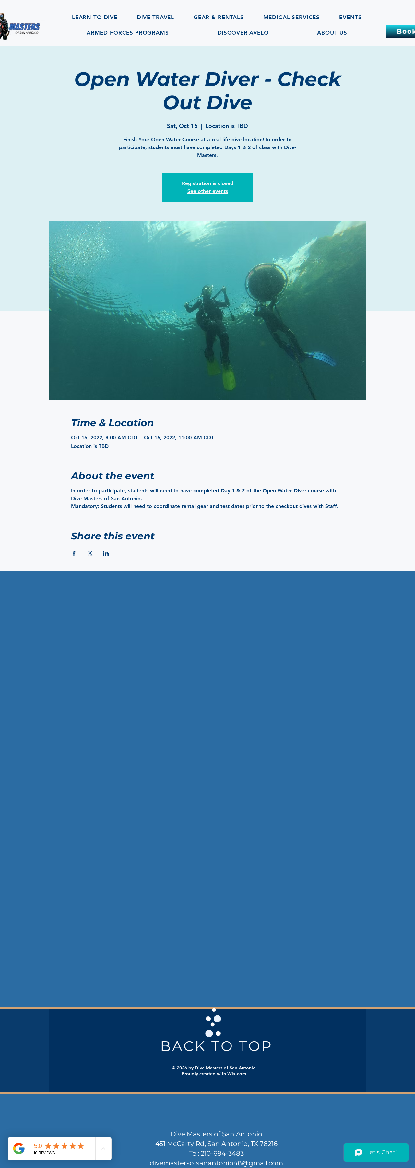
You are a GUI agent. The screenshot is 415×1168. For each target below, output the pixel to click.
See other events (207, 191)
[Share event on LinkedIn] (106, 553)
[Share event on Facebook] (74, 553)
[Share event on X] (90, 553)
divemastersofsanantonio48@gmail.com (216, 1163)
